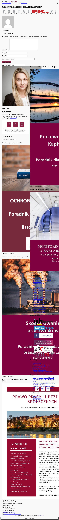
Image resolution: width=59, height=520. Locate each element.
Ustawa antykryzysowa (39, 302)
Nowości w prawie (38, 283)
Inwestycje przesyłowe (39, 370)
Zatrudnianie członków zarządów (42, 307)
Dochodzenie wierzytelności (41, 365)
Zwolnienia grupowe (39, 312)
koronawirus (37, 282)
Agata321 (36, 383)
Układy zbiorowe (38, 299)
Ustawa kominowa (38, 304)
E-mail (4, 56)
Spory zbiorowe (37, 294)
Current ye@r (6, 65)
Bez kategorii (37, 278)
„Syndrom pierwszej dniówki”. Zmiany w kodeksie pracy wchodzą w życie (43, 379)
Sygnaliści (36, 295)
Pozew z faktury (37, 363)
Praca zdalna (37, 287)
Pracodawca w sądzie (39, 289)
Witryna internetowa (8, 59)
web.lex (41, 515)
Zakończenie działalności (40, 366)
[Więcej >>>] (13, 118)
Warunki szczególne (39, 306)
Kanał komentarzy (38, 399)
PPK (34, 285)
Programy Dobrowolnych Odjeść (42, 290)
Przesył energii (37, 368)
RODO (35, 292)
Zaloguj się (36, 396)
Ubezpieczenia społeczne (40, 297)
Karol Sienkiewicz (6, 3)
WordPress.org (37, 401)
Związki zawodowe (38, 311)
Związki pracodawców (39, 309)
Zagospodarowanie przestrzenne (42, 372)
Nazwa (4, 53)
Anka (34, 378)
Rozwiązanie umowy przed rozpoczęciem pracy (44, 384)
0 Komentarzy (24, 3)
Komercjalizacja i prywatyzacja (42, 280)
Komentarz (6, 50)
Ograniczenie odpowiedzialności (12, 514)
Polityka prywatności (8, 512)
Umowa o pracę (37, 300)
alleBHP (35, 386)
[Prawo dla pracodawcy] (10, 1)
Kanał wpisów (37, 398)
